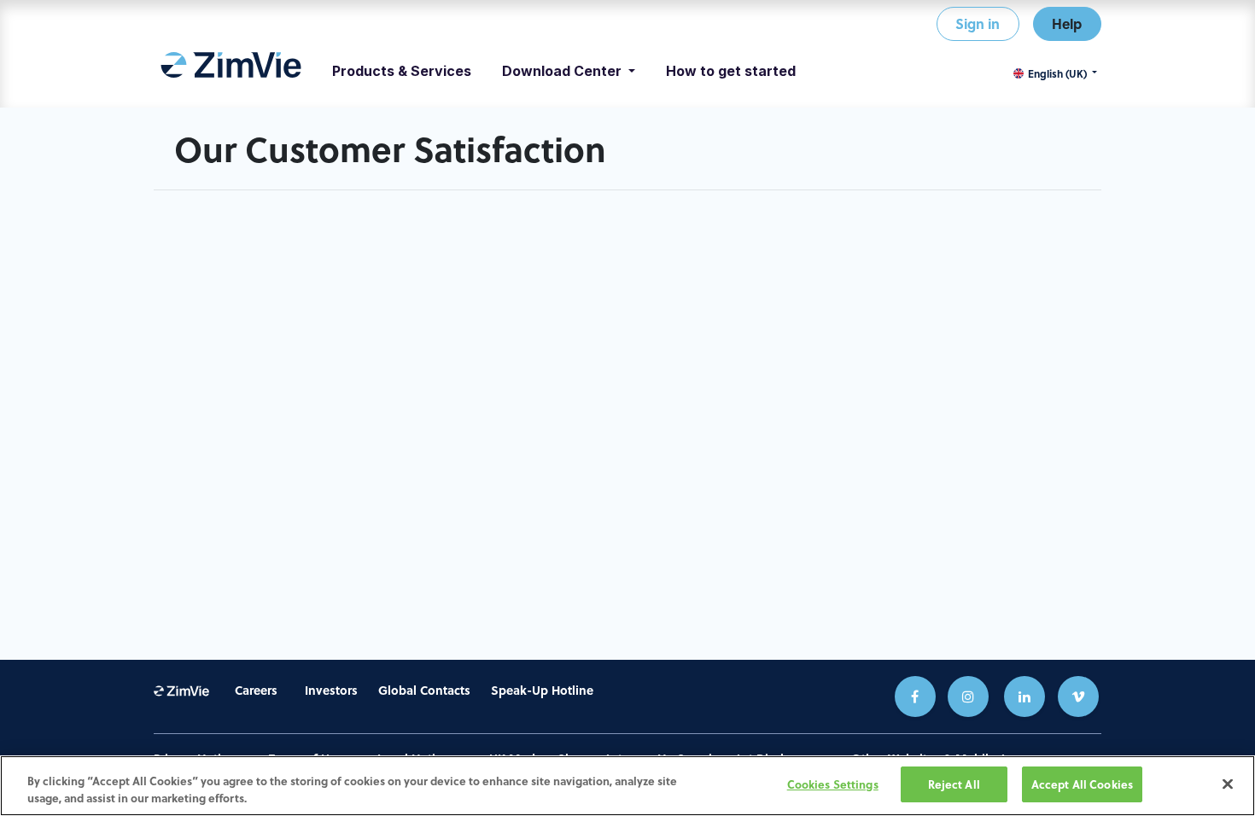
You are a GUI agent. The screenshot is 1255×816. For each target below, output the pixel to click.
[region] (627, 785)
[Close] (1227, 783)
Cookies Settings (832, 784)
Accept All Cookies (1082, 784)
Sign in (977, 23)
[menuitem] (231, 71)
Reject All (954, 784)
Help (1067, 23)
